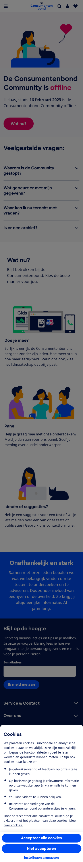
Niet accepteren (41, 848)
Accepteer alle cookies (41, 838)
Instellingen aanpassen (41, 858)
